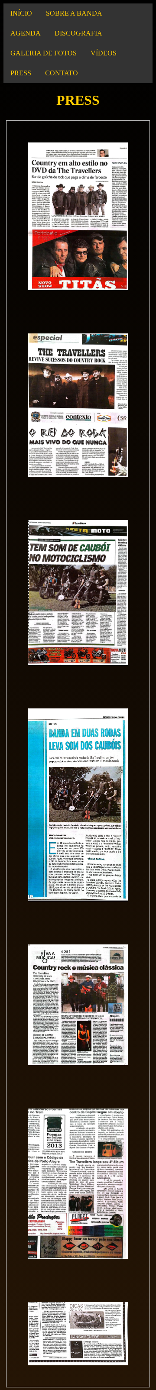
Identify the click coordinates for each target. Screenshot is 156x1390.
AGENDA (25, 33)
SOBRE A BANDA (74, 13)
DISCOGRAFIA (78, 33)
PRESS (20, 73)
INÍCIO (21, 13)
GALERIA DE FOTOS (43, 53)
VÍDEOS (104, 53)
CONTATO (61, 73)
